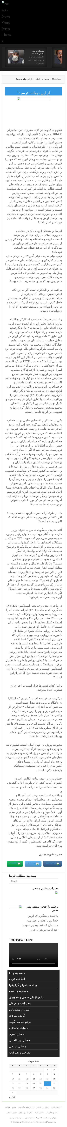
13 (34, 1079)
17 (13, 1084)
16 (54, 1079)
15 (47, 1079)
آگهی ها (39, 1118)
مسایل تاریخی (17, 1046)
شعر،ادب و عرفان (20, 1003)
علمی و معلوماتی (19, 1009)
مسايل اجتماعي (18, 1028)
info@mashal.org (49, 1122)
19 (27, 1084)
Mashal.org (56, 79)
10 (13, 1079)
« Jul (12, 1097)
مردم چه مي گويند (20, 1021)
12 (27, 1079)
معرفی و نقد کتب (20, 1052)
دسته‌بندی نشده (18, 991)
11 (19, 1079)
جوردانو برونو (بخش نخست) (38, 52)
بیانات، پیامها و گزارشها (23, 985)
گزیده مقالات (17, 1015)
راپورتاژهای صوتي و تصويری (26, 997)
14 (41, 1079)
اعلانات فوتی (17, 978)
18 (19, 1084)
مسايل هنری (16, 1034)
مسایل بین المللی (42, 79)
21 (41, 1084)
